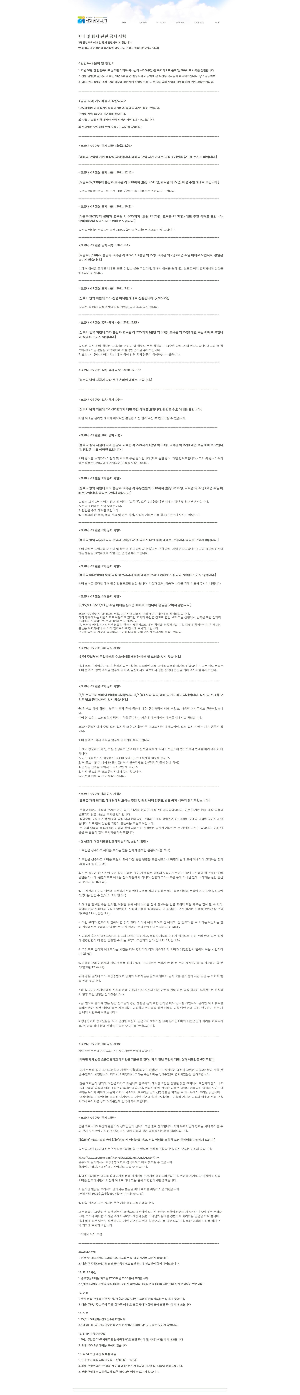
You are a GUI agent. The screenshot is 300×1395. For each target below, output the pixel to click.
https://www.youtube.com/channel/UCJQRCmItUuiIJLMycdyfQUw (118, 1158)
